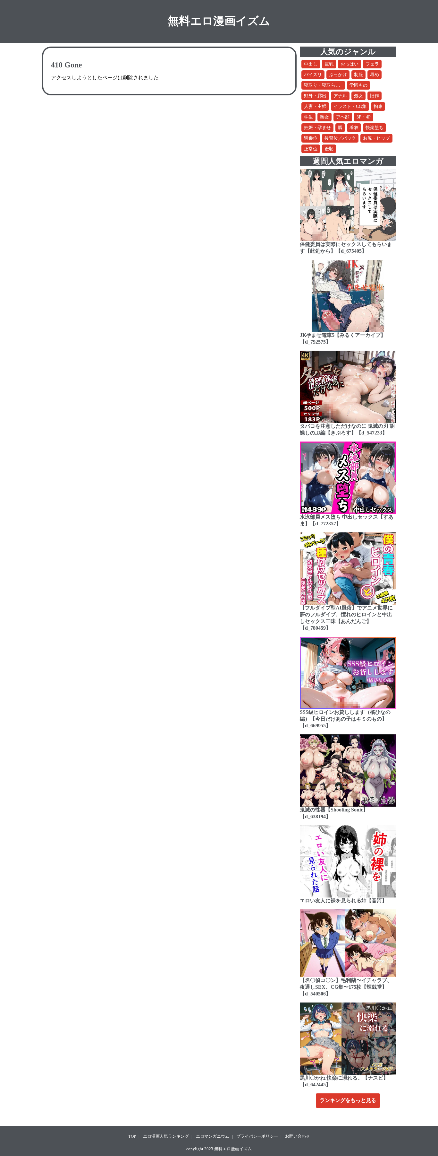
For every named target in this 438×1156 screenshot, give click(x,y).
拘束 (378, 106)
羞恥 (328, 148)
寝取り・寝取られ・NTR (328, 85)
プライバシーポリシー (257, 1136)
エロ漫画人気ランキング (166, 1136)
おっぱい (349, 64)
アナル (340, 95)
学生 (308, 117)
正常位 (310, 148)
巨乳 (328, 64)
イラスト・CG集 (349, 106)
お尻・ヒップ (376, 138)
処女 (358, 95)
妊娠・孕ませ (317, 127)
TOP (132, 1136)
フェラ (372, 64)
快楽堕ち (374, 127)
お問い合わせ (297, 1136)
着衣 (354, 127)
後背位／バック (340, 138)
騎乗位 (310, 138)
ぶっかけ (338, 74)
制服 (358, 74)
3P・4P (364, 117)
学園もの (358, 85)
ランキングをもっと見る (348, 1100)
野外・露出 (315, 95)
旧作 (374, 95)
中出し (310, 64)
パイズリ (313, 74)
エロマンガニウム (212, 1136)
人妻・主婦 (315, 106)
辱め (374, 74)
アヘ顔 (343, 117)
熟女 (324, 117)
